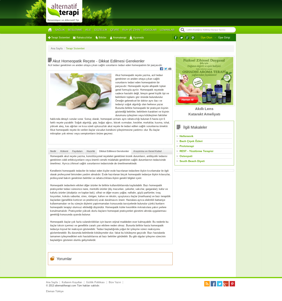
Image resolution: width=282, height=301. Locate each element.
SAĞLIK (60, 29)
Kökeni (64, 151)
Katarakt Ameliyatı (204, 114)
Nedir (53, 151)
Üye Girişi (224, 37)
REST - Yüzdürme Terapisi (196, 151)
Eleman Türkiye (54, 291)
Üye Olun (206, 37)
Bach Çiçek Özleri (191, 141)
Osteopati (186, 156)
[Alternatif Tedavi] (64, 22)
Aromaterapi (119, 37)
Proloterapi (187, 146)
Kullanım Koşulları (72, 282)
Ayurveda (138, 37)
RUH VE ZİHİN (131, 29)
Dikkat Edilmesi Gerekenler (114, 151)
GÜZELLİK (100, 29)
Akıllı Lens (204, 109)
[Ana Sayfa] (50, 30)
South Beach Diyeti (192, 161)
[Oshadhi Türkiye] (204, 104)
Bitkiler (102, 37)
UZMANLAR (167, 29)
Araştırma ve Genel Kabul (147, 151)
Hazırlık (91, 151)
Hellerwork (186, 136)
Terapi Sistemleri (60, 37)
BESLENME (75, 29)
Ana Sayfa (52, 282)
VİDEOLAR (150, 29)
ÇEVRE (114, 29)
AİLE (88, 29)
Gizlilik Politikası (95, 282)
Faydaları (77, 151)
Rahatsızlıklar (84, 37)
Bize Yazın (115, 282)
